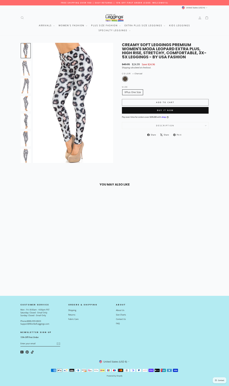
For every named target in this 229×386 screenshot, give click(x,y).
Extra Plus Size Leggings (144, 25)
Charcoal (125, 79)
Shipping (126, 67)
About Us (120, 310)
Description (165, 125)
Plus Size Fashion (105, 25)
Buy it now (165, 110)
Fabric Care (73, 319)
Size (125, 87)
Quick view (43, 256)
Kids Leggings (179, 25)
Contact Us (121, 319)
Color (132, 73)
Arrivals (46, 25)
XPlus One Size (132, 92)
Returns (71, 314)
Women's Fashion (72, 25)
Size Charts (121, 314)
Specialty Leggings (113, 30)
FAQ (118, 323)
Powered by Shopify (114, 376)
